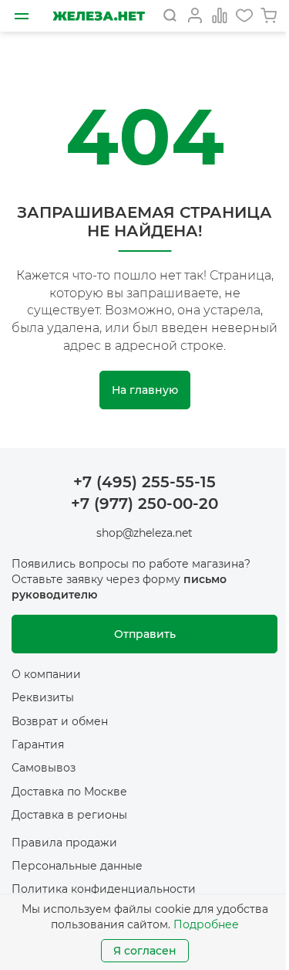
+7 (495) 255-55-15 (144, 482)
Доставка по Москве (69, 792)
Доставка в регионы (69, 815)
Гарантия (38, 744)
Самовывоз (44, 768)
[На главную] (98, 15)
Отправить (145, 634)
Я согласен (144, 951)
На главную (145, 390)
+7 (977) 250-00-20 (144, 503)
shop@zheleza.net (144, 533)
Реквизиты (43, 697)
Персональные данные (77, 866)
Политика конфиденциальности (104, 889)
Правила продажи (64, 843)
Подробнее (206, 924)
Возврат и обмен (60, 721)
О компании (46, 674)
